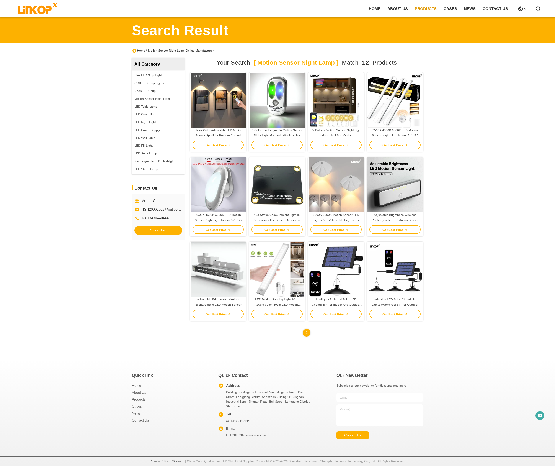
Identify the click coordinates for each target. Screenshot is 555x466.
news (470, 9)
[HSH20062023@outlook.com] (540, 415)
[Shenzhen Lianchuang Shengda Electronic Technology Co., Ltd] (35, 8)
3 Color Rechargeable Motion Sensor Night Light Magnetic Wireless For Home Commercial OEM (277, 135)
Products (138, 399)
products (426, 9)
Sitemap (177, 461)
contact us (495, 9)
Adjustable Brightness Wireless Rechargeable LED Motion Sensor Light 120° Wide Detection (395, 220)
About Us (139, 392)
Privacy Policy (159, 461)
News (136, 413)
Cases (137, 406)
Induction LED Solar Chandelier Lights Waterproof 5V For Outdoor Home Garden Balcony (395, 305)
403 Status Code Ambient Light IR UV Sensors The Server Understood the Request (277, 220)
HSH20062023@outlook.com (164, 209)
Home (374, 9)
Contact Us (140, 420)
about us (397, 9)
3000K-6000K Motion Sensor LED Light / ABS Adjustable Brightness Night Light (336, 220)
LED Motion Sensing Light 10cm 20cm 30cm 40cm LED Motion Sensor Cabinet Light (277, 305)
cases (450, 9)
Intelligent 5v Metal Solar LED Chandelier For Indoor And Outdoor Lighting (336, 305)
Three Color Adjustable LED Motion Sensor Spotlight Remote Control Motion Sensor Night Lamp (218, 135)
